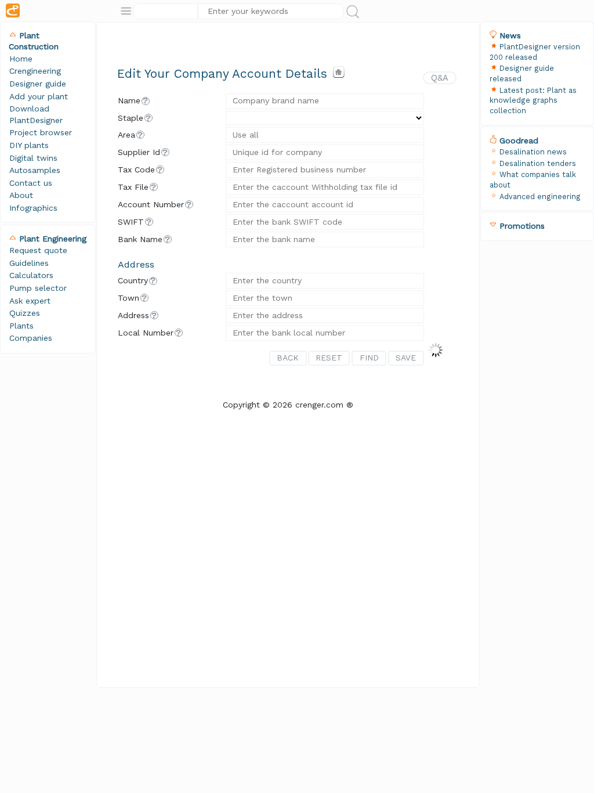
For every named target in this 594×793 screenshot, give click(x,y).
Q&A (439, 78)
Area (126, 134)
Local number (145, 332)
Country (133, 280)
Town (128, 297)
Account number (151, 204)
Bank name (140, 239)
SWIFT (131, 221)
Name (129, 100)
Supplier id (139, 152)
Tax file (133, 187)
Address (133, 315)
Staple (130, 117)
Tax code (136, 169)
